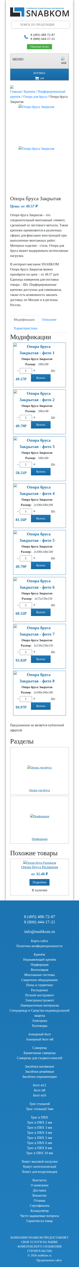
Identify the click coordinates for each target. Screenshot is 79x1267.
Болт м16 (39, 1095)
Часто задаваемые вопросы (39, 1216)
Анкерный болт (39, 1034)
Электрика (39, 1020)
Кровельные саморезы (40, 1053)
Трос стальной (39, 1104)
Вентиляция (39, 970)
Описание (49, 319)
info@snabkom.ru (39, 931)
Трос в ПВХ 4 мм (39, 1132)
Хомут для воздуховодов (39, 1171)
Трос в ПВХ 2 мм (39, 1122)
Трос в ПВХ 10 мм (39, 1153)
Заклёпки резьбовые (39, 1071)
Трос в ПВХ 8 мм (39, 1148)
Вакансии (39, 1195)
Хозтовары (39, 1026)
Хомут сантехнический (39, 1166)
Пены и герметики (39, 985)
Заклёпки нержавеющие (39, 1076)
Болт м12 (39, 1085)
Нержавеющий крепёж (39, 959)
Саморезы (39, 1048)
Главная (15, 91)
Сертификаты (40, 1205)
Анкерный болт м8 (39, 1039)
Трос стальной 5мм (39, 1109)
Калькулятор (40, 1210)
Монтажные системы (39, 975)
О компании (39, 1185)
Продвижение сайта (49, 1260)
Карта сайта (39, 941)
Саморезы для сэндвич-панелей (39, 1058)
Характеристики (25, 328)
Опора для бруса (35, 96)
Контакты (39, 1180)
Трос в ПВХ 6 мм (39, 1143)
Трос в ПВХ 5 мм (39, 1138)
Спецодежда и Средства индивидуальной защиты (39, 1013)
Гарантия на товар (39, 1221)
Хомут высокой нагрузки (39, 1161)
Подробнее (39, 882)
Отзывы (39, 1200)
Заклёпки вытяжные (39, 1066)
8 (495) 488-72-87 (43, 34)
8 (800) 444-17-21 (43, 39)
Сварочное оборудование (39, 980)
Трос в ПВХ (39, 1117)
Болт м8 (39, 1090)
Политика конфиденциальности (39, 946)
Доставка (39, 1190)
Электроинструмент (39, 1000)
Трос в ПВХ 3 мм (39, 1127)
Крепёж (29, 91)
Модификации (24, 319)
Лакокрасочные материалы (39, 1005)
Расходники (39, 990)
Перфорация (39, 964)
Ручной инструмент (39, 995)
